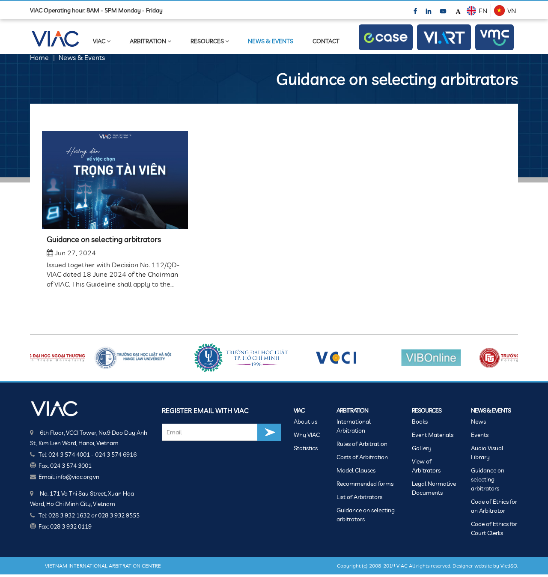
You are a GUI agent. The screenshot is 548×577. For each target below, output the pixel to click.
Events (479, 435)
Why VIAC (307, 435)
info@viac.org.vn (77, 477)
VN (511, 10)
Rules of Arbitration (362, 444)
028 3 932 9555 (119, 515)
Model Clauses (356, 470)
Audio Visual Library (487, 452)
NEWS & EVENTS (270, 41)
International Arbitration (354, 426)
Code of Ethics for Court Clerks (494, 528)
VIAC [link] (100, 41)
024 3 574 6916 (116, 454)
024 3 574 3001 (71, 465)
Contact (326, 41)
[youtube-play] (443, 10)
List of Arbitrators (359, 497)
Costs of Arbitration (362, 457)
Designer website (472, 565)
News (478, 421)
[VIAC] (54, 408)
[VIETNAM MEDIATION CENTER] (494, 37)
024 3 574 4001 (69, 454)
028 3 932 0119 (71, 526)
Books (420, 421)
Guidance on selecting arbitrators (104, 239)
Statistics (306, 448)
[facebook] (416, 10)
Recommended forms (365, 483)
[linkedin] (429, 10)
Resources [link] (208, 41)
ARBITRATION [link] (148, 41)
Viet (504, 565)
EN (483, 10)
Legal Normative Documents (434, 488)
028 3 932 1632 (69, 515)
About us (305, 421)
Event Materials (432, 435)
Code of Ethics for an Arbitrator (494, 506)
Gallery (422, 448)
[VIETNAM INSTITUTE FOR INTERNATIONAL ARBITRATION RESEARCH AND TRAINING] (444, 37)
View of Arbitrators (426, 465)
